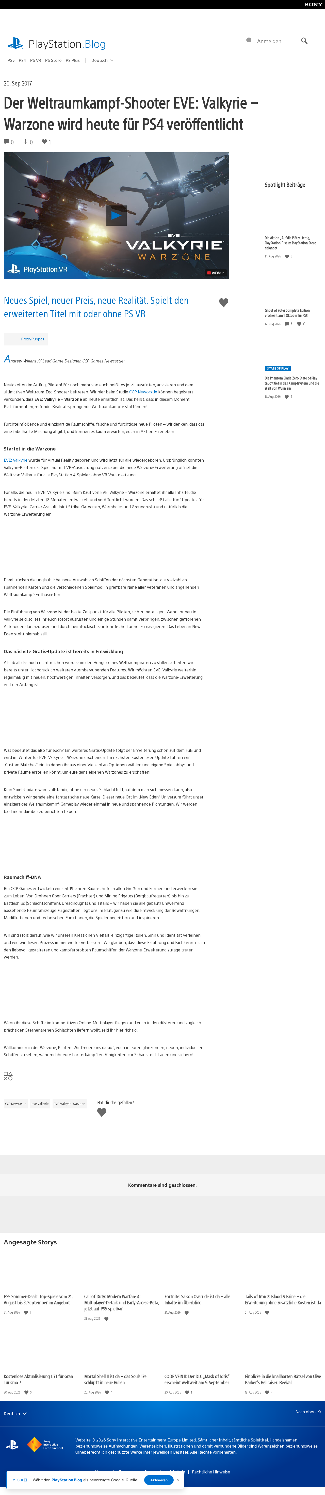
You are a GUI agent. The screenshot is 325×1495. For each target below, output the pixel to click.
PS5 (11, 60)
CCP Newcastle (143, 391)
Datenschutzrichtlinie (164, 1471)
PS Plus (73, 60)
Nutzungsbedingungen (116, 1471)
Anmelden (269, 41)
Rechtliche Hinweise (211, 1471)
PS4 (22, 60)
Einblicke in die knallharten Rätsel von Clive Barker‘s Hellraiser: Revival (283, 1379)
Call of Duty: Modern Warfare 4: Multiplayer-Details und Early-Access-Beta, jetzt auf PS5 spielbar (121, 1302)
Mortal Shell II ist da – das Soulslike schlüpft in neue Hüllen (115, 1379)
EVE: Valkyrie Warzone (69, 1104)
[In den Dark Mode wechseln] (249, 41)
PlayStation (67, 43)
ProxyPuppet (32, 338)
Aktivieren (159, 1480)
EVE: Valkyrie (15, 460)
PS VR (35, 60)
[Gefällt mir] (287, 256)
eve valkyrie (40, 1104)
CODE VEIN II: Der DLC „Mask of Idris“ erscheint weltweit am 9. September (197, 1379)
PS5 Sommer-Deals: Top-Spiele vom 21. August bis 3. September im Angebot (38, 1299)
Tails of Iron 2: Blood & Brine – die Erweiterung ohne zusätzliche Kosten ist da (283, 1299)
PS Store (53, 60)
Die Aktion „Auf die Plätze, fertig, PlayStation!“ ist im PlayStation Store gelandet (290, 242)
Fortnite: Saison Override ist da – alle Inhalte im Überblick (197, 1299)
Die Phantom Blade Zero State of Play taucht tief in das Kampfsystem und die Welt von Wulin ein (292, 383)
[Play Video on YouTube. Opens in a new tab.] (216, 272)
